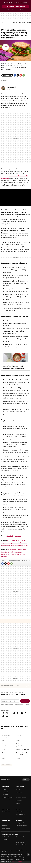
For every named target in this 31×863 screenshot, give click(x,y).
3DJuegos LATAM (20, 836)
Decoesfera (5, 825)
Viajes (18, 740)
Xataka (4, 789)
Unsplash (18, 536)
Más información (17, 861)
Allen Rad (10, 536)
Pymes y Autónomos (21, 825)
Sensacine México (21, 842)
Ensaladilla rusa (18, 685)
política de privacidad (23, 704)
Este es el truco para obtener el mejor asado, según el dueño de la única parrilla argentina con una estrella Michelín (14, 543)
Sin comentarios (8, 75)
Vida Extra (19, 792)
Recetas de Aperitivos (5, 745)
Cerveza (14, 22)
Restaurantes (6, 753)
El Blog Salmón (20, 823)
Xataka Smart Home (7, 797)
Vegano (29, 22)
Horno (4, 758)
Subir (24, 779)
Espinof (18, 803)
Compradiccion (6, 828)
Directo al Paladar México (7, 850)
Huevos (18, 758)
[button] (11, 87)
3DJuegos (18, 789)
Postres (18, 735)
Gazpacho (27, 685)
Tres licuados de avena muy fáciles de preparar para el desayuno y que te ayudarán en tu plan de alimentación (14, 366)
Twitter (18, 75)
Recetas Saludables (22, 749)
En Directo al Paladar (9, 363)
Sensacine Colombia (22, 844)
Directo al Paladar (7, 811)
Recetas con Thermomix (6, 736)
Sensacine (19, 800)
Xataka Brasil (5, 839)
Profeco (25, 560)
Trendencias (5, 823)
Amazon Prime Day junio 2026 (22, 754)
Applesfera (5, 794)
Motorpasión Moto (21, 814)
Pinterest (22, 713)
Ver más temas (6, 764)
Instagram (18, 713)
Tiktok (3, 716)
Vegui (3, 740)
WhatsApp (3, 713)
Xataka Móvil (5, 792)
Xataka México (6, 836)
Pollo (3, 749)
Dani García (22, 22)
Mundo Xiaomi (6, 800)
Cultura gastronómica (14, 560)
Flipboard (21, 75)
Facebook (15, 75)
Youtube (14, 713)
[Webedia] (6, 781)
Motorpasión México (21, 850)
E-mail (23, 75)
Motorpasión (19, 811)
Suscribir (25, 701)
